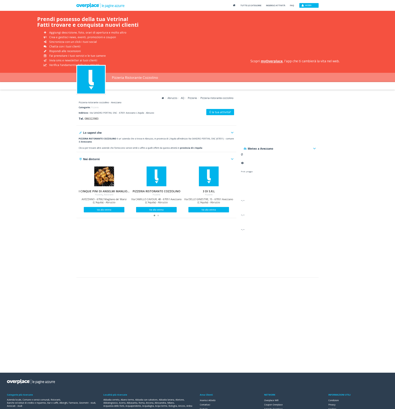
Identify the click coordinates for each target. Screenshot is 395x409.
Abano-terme (127, 399)
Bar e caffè (52, 402)
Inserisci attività (275, 5)
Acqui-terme (161, 405)
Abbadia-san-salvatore (146, 399)
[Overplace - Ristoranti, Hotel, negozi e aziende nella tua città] (100, 5)
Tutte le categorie (250, 5)
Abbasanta (132, 402)
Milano (170, 402)
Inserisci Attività (207, 400)
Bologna (172, 405)
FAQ (292, 5)
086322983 (91, 118)
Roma (142, 402)
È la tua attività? (220, 112)
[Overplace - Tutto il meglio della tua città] (234, 5)
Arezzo (181, 405)
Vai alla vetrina (104, 209)
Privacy (331, 404)
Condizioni (333, 400)
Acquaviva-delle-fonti (113, 405)
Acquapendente (133, 405)
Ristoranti (108, 194)
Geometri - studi (87, 402)
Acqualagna (148, 405)
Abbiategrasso (110, 402)
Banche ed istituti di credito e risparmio (26, 402)
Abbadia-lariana (166, 399)
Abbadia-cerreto (111, 399)
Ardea (189, 405)
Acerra (122, 402)
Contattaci (205, 404)
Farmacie (73, 402)
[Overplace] (163, 98)
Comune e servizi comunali (36, 399)
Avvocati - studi (14, 405)
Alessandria (160, 402)
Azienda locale (14, 399)
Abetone (179, 399)
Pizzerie (95, 107)
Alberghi (63, 402)
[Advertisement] (295, 35)
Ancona (149, 402)
